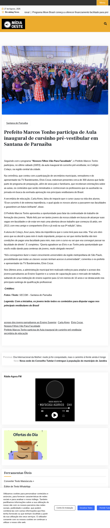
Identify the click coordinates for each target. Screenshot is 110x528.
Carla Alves (64, 322)
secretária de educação (16, 333)
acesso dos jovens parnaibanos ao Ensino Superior (30, 322)
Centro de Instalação (65, 508)
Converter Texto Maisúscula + (19, 481)
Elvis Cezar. (77, 322)
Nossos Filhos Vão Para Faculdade (22, 326)
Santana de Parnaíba (17, 123)
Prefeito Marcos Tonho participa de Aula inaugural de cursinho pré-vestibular (42, 330)
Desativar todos (86, 508)
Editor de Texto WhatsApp (17, 486)
